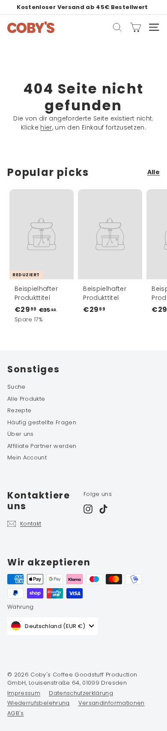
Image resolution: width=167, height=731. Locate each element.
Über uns (20, 434)
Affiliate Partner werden (41, 446)
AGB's (15, 713)
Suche (16, 387)
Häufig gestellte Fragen (41, 422)
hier (46, 127)
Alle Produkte (26, 399)
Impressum (23, 693)
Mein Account (27, 457)
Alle (153, 172)
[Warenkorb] (135, 27)
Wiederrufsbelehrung (38, 703)
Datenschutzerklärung (81, 693)
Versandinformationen (111, 703)
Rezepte (19, 410)
